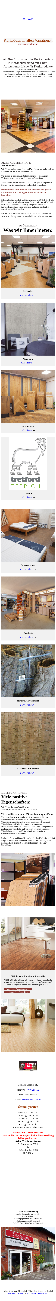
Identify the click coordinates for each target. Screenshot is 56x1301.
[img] (28, 36)
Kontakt (21, 1293)
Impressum (31, 1293)
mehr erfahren (27, 295)
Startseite (11, 1293)
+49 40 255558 (32, 1089)
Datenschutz (43, 1293)
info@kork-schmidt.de (31, 1099)
